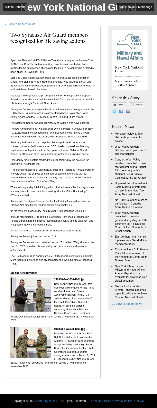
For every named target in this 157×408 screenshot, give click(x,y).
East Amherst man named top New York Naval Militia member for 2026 (131, 240)
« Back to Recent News (20, 24)
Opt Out (139, 401)
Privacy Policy (123, 401)
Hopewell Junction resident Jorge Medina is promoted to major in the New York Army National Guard (131, 188)
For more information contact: (128, 76)
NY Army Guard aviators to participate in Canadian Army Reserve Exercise (131, 203)
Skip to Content (15, 7)
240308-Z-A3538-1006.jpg (69, 329)
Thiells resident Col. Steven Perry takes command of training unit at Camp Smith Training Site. (131, 254)
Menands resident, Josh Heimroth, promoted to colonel (129, 137)
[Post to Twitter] (114, 111)
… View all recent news (127, 304)
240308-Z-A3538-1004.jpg (69, 279)
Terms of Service (100, 401)
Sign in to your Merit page (135, 7)
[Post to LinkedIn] (128, 111)
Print (119, 104)
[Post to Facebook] (121, 111)
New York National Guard (78, 7)
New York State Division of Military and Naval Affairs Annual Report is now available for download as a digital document (131, 273)
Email (136, 104)
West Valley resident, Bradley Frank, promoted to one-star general (131, 150)
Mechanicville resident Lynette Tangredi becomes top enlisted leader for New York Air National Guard (131, 291)
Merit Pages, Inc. (47, 401)
